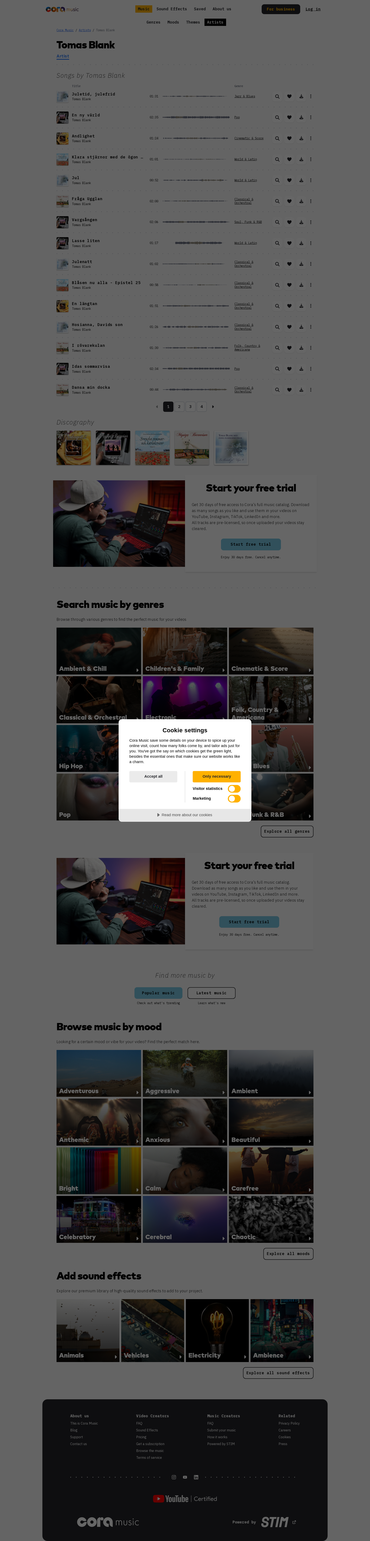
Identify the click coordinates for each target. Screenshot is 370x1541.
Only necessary (217, 776)
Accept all (153, 776)
